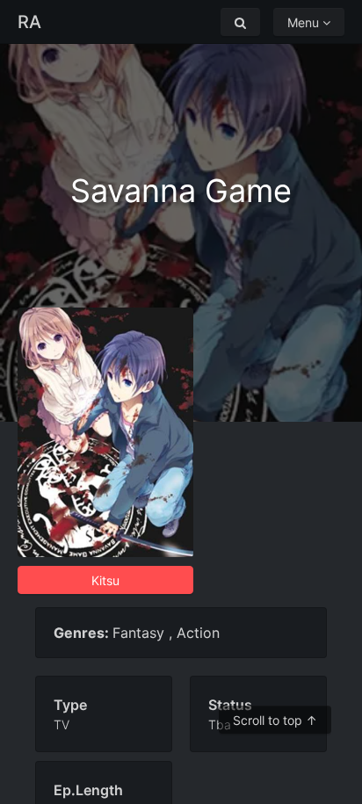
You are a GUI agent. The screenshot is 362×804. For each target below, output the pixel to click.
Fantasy (138, 632)
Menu (304, 22)
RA (29, 22)
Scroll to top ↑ (275, 720)
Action (198, 632)
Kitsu (105, 580)
